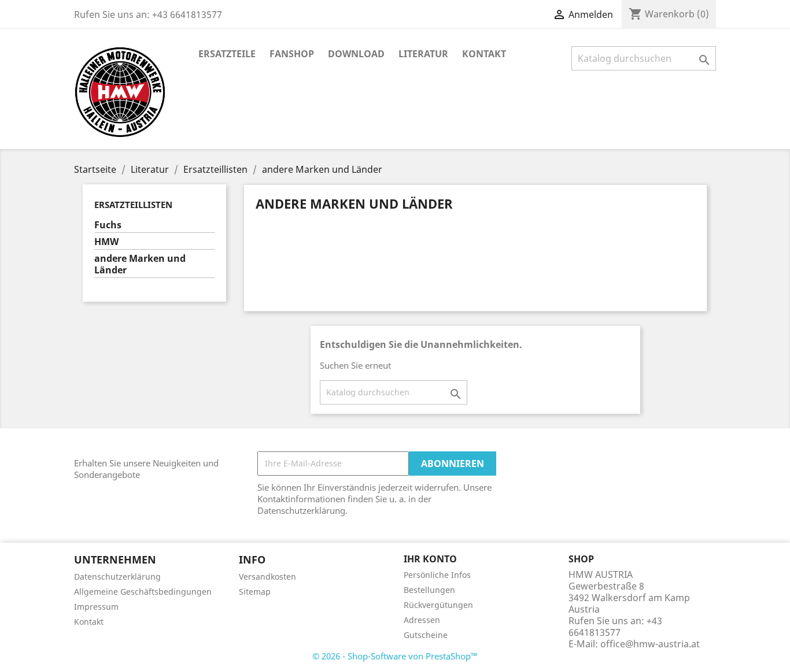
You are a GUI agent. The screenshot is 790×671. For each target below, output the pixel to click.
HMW (106, 242)
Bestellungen (429, 589)
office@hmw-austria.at (650, 643)
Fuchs (107, 225)
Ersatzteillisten (133, 204)
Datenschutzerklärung (117, 576)
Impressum (96, 606)
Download (356, 53)
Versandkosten (267, 576)
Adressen (422, 619)
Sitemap (255, 591)
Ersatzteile (227, 53)
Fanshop (292, 53)
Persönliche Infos (437, 574)
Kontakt (484, 53)
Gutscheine (426, 634)
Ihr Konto (430, 559)
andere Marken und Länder (140, 264)
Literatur (423, 53)
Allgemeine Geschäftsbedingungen (143, 591)
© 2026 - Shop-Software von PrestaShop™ (395, 656)
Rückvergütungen (438, 604)
